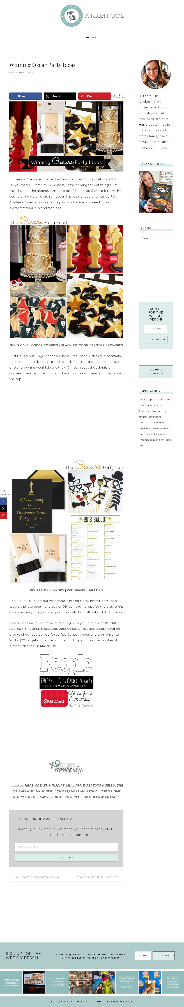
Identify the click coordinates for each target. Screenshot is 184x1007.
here (29, 785)
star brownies (109, 345)
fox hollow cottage (100, 797)
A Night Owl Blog (92, 15)
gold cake (19, 345)
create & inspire (50, 785)
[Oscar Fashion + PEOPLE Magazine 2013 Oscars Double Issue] (66, 681)
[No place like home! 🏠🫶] (127, 982)
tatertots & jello (99, 785)
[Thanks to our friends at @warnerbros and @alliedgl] (103, 982)
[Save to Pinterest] (3, 515)
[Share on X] (3, 508)
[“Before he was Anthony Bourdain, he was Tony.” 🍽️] (34, 982)
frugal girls (98, 791)
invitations (40, 590)
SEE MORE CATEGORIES (156, 372)
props (58, 590)
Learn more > (159, 147)
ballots (95, 590)
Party (30, 72)
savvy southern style (60, 797)
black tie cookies (77, 345)
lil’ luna (73, 785)
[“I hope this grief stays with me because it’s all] (80, 982)
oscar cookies (44, 345)
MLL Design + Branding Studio (115, 1002)
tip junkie (44, 791)
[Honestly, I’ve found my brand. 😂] (57, 982)
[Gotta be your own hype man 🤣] (11, 982)
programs (76, 590)
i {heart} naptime (70, 791)
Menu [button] (94, 37)
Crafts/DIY (16, 72)
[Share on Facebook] (3, 501)
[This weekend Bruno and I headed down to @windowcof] (150, 982)
